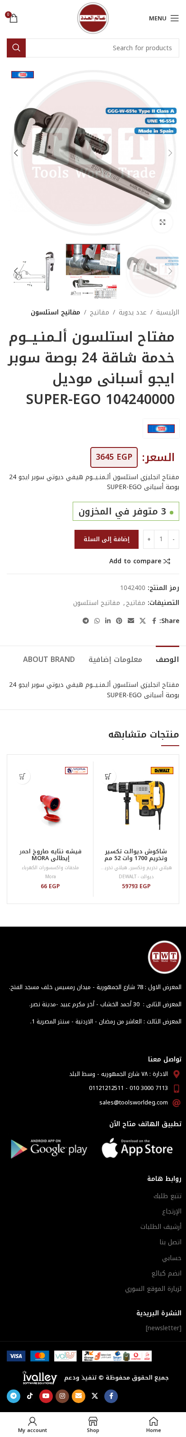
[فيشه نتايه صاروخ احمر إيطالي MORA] (50, 804)
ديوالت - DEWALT (136, 876)
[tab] (167, 658)
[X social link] (143, 621)
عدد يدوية (133, 313)
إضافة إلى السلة (107, 539)
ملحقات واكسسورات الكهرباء (50, 867)
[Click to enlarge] (162, 222)
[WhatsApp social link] (97, 621)
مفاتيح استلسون (55, 313)
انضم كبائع (166, 1273)
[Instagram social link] (62, 1396)
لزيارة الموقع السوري (153, 1289)
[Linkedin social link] (107, 621)
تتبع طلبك (167, 1196)
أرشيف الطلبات (160, 1227)
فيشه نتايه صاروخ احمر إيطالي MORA (50, 855)
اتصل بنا (170, 1242)
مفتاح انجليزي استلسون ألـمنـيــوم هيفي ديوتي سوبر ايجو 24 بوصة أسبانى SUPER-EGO (94, 482)
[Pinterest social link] (119, 621)
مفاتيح (99, 313)
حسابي (171, 1258)
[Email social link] (131, 621)
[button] (170, 153)
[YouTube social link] (46, 1396)
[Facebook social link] (154, 621)
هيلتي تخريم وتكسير (151, 867)
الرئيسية (167, 313)
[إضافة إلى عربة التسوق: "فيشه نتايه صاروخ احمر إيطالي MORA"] (22, 776)
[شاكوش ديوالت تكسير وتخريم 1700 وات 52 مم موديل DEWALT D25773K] (136, 804)
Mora (50, 876)
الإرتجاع (171, 1211)
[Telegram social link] (86, 621)
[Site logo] (93, 18)
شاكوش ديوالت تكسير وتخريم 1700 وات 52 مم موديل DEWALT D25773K (136, 858)
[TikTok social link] (30, 1396)
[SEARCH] (16, 47)
